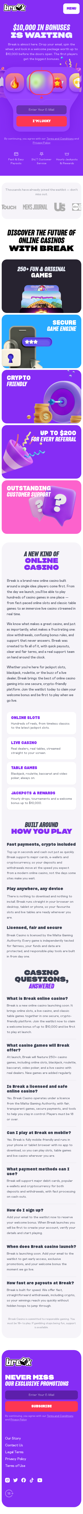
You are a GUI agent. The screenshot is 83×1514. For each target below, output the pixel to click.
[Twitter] (15, 1480)
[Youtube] (39, 1480)
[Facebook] (23, 1480)
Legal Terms (14, 1452)
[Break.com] (14, 7)
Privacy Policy (41, 142)
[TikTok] (31, 1480)
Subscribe (41, 1406)
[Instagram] (7, 1480)
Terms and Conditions (60, 138)
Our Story (13, 1438)
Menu (71, 8)
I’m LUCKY (42, 121)
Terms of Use (15, 1466)
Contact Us (14, 1445)
